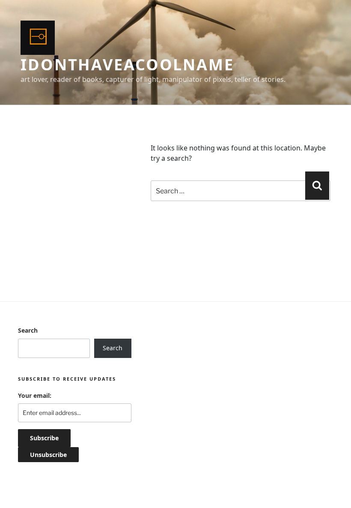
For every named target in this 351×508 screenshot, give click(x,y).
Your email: (34, 395)
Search (28, 330)
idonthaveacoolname (127, 64)
